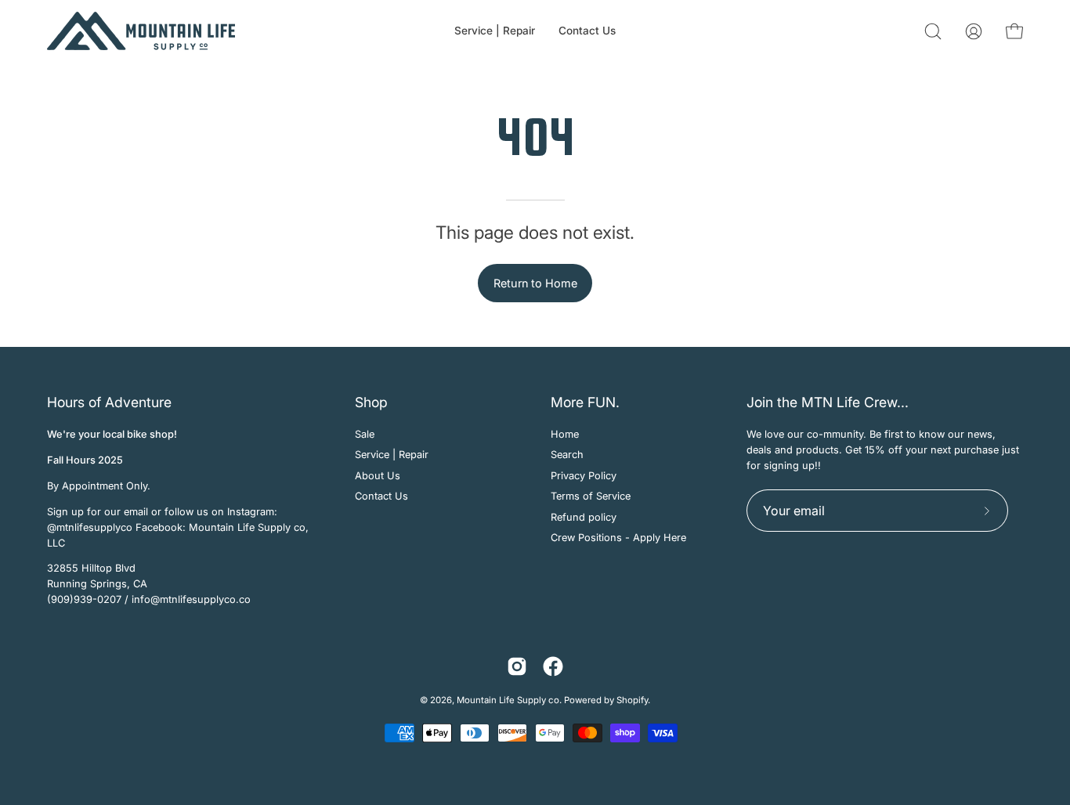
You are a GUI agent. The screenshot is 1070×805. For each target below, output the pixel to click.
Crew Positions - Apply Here (618, 537)
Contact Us (381, 496)
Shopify (632, 700)
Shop (371, 402)
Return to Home (535, 283)
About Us (377, 476)
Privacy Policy (583, 476)
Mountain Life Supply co (508, 700)
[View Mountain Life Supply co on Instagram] (517, 666)
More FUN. (585, 402)
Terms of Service (591, 496)
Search (567, 455)
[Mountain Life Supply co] (141, 31)
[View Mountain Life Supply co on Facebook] (553, 666)
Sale (364, 434)
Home (565, 434)
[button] (932, 31)
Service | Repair (391, 455)
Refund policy (583, 517)
